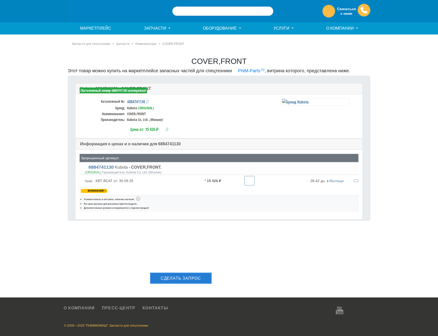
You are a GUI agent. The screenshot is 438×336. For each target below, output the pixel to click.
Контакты (155, 308)
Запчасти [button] (155, 28)
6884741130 (136, 101)
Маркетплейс (95, 28)
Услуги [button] (281, 28)
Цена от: (144, 129)
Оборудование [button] (220, 28)
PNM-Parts (251, 70)
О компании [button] (340, 28)
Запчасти (123, 44)
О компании (79, 308)
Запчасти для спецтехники (91, 44)
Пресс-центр (118, 308)
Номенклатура (145, 44)
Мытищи (337, 181)
